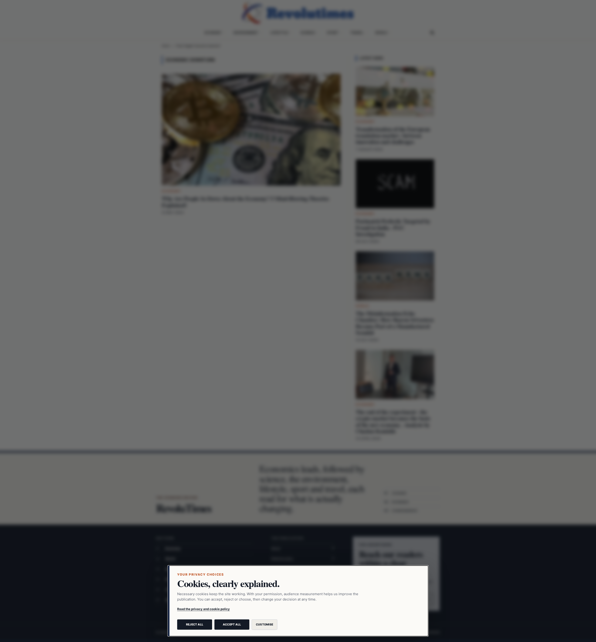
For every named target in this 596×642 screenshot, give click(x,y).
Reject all (194, 624)
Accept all (232, 624)
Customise (264, 624)
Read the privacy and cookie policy (203, 609)
